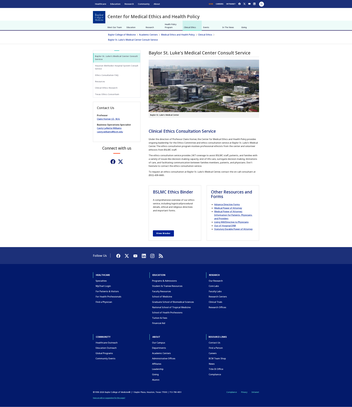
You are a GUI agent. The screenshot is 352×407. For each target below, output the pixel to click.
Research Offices (217, 307)
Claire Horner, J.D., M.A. (108, 118)
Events (206, 27)
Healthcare (100, 3)
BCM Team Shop (217, 358)
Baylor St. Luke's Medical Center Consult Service (133, 39)
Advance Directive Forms (227, 204)
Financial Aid (158, 323)
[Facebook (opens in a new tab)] (239, 4)
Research (129, 3)
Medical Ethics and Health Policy (178, 34)
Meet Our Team (114, 27)
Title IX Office (216, 369)
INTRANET (231, 4)
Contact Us (214, 342)
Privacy (244, 392)
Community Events (105, 358)
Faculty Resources (161, 291)
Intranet (255, 392)
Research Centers (218, 296)
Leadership (157, 369)
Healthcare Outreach (107, 342)
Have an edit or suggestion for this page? (109, 398)
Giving (244, 27)
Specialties (101, 280)
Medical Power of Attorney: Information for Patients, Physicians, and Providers (233, 215)
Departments (159, 347)
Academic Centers (148, 34)
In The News (228, 27)
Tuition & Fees (159, 317)
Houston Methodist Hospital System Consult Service (116, 67)
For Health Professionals (108, 296)
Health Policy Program (170, 26)
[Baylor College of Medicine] (99, 17)
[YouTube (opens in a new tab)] (249, 4)
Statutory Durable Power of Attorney (233, 229)
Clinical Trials (215, 301)
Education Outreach (106, 347)
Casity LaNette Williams (109, 128)
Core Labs (214, 286)
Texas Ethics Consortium (107, 94)
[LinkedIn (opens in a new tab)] (254, 4)
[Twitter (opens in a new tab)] (120, 161)
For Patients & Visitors (107, 291)
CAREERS (219, 4)
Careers (213, 353)
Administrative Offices (163, 358)
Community (144, 3)
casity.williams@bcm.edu (110, 131)
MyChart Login (103, 286)
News (212, 363)
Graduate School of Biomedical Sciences (173, 301)
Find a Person (216, 347)
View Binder (163, 233)
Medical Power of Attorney (228, 208)
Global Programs (104, 353)
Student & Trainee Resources (167, 286)
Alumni (155, 379)
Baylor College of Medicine (122, 34)
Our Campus (158, 342)
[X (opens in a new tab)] (244, 4)
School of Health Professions (167, 312)
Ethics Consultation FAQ (107, 75)
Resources (100, 81)
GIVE (211, 4)
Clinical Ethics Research (106, 87)
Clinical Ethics (190, 27)
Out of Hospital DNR (225, 225)
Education (115, 3)
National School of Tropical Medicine (171, 307)
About (157, 3)
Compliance (215, 374)
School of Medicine (162, 296)
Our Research (216, 280)
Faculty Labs (215, 291)
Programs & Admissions (164, 280)
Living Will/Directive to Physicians (231, 222)
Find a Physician (104, 301)
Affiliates (156, 363)
